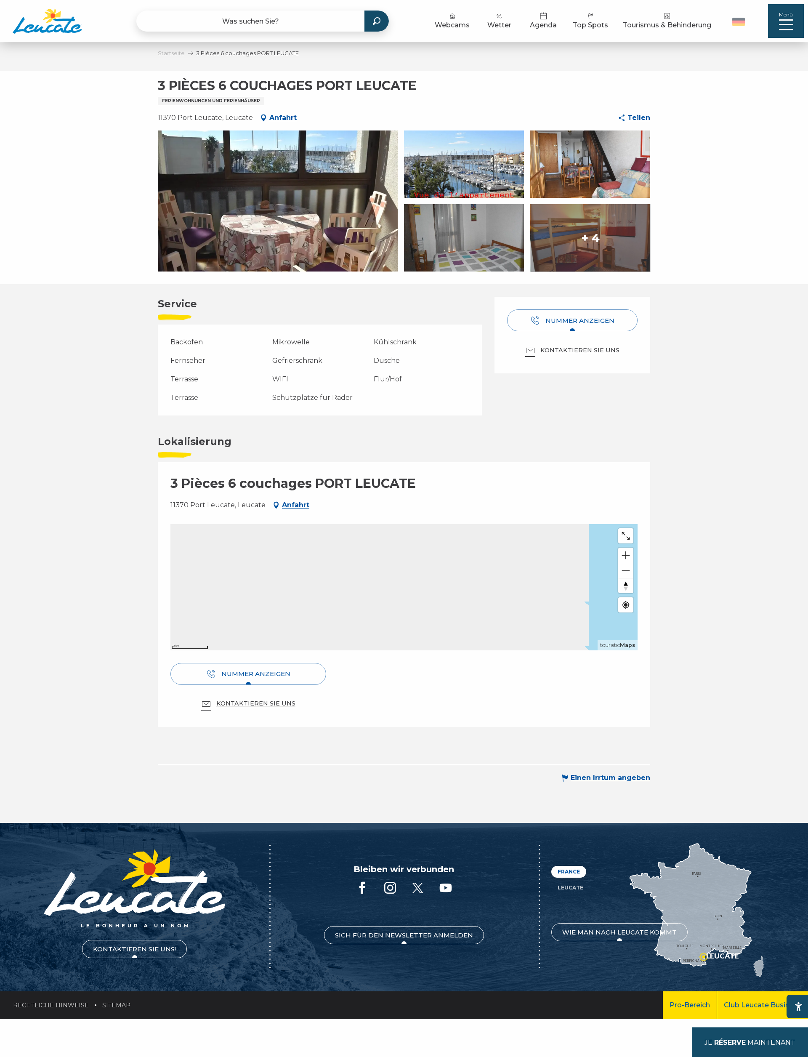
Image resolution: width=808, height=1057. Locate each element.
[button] (740, 21)
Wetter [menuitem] (499, 25)
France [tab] (569, 871)
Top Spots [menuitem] (590, 25)
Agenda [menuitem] (543, 25)
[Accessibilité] (798, 1006)
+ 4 (590, 238)
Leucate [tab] (570, 887)
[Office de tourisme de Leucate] (134, 888)
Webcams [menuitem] (452, 25)
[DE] (738, 22)
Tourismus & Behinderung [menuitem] (667, 25)
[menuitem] (47, 21)
